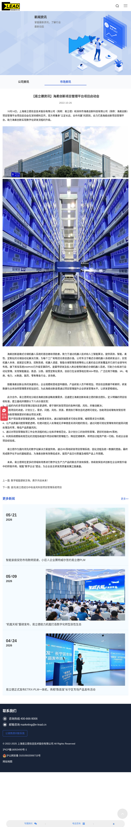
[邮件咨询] (113, 823)
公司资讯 (23, 81)
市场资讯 (65, 81)
